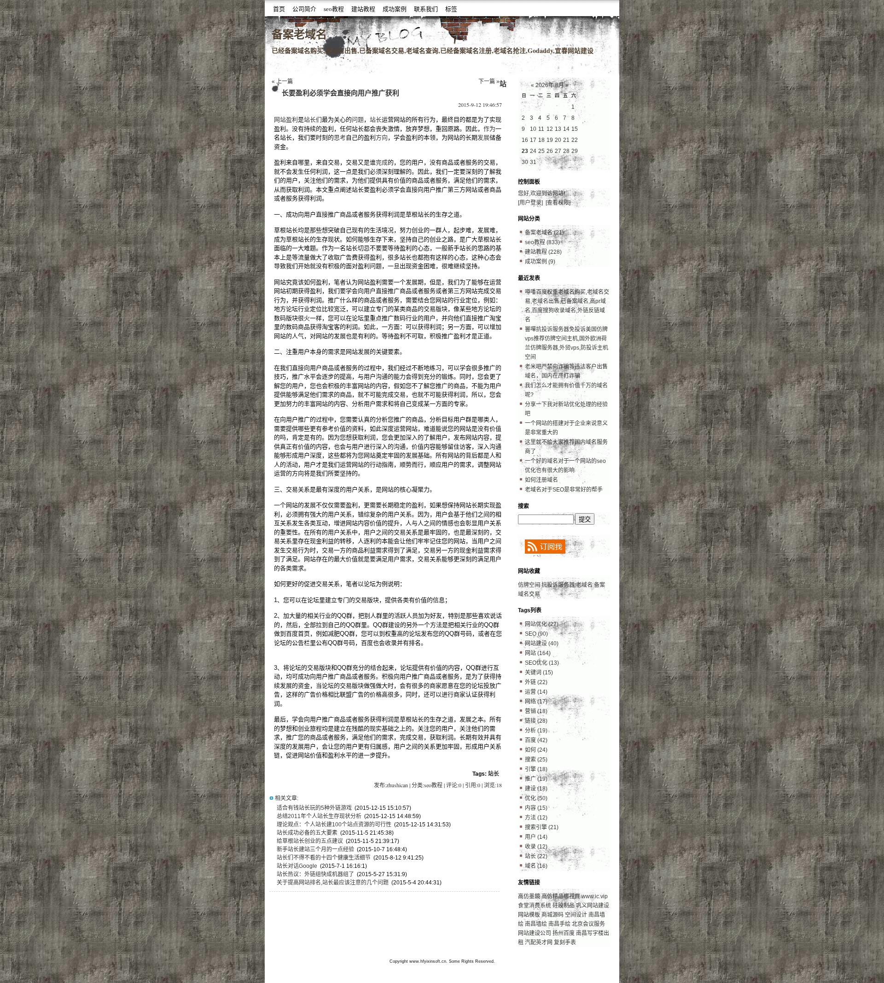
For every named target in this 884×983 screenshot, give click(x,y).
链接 (536, 721)
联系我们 (426, 9)
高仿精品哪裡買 (560, 896)
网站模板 (529, 915)
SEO (536, 634)
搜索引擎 (541, 827)
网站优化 (541, 624)
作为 (489, 128)
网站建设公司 (534, 933)
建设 (536, 788)
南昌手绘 (559, 924)
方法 (536, 817)
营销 (536, 711)
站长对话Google (297, 866)
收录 (536, 846)
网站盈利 (286, 119)
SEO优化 (542, 663)
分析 (536, 730)
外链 (536, 682)
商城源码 (552, 915)
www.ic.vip (595, 896)
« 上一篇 (282, 81)
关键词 (539, 672)
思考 (340, 137)
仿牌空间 (529, 585)
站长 (376, 119)
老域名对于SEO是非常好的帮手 (564, 489)
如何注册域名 (541, 480)
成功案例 (395, 9)
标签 (451, 9)
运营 (536, 692)
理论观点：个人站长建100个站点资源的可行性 (334, 824)
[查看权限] (558, 202)
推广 (536, 779)
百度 (536, 740)
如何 (536, 750)
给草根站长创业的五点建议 (310, 841)
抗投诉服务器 (558, 585)
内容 (536, 808)
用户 (536, 837)
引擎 (536, 769)
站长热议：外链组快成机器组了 (315, 874)
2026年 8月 (549, 85)
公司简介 (304, 9)
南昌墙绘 (536, 924)
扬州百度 (563, 933)
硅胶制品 (563, 905)
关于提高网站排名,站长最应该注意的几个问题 (333, 882)
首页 (279, 9)
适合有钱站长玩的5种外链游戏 (314, 808)
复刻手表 (565, 942)
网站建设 (541, 643)
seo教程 (334, 9)
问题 (358, 119)
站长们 (313, 119)
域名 (536, 866)
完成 (382, 162)
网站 (538, 653)
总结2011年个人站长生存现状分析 (319, 816)
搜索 (536, 759)
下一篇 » (489, 81)
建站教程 (363, 9)
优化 (536, 798)
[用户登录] (530, 202)
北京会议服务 (588, 924)
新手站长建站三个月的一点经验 (315, 849)
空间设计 (576, 915)
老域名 (584, 585)
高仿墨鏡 (529, 896)
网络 (536, 701)
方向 (382, 137)
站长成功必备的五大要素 (307, 833)
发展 (483, 137)
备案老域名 (299, 34)
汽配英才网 (538, 942)
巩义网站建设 (592, 905)
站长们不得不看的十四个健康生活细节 (324, 857)
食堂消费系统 (535, 905)
